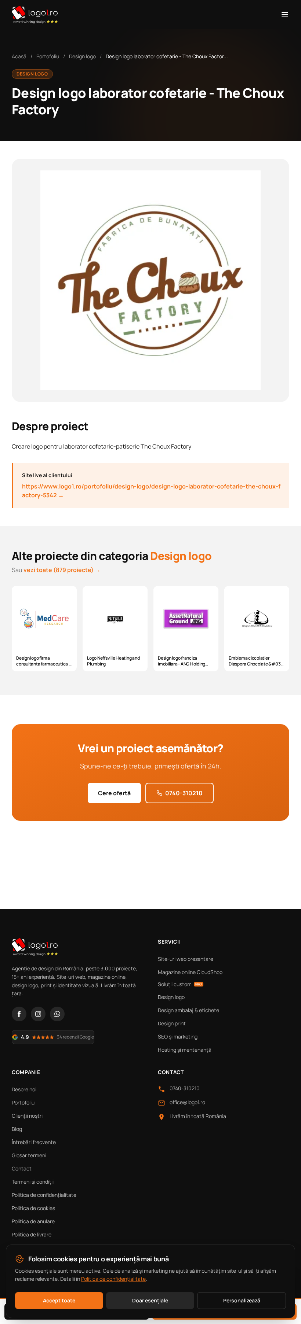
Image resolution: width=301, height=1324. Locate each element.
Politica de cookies (33, 1208)
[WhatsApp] (57, 1014)
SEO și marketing (177, 1036)
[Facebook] (19, 1014)
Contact (22, 1168)
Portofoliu (47, 56)
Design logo (82, 56)
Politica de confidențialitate (44, 1194)
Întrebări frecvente (34, 1142)
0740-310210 (184, 793)
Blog (17, 1128)
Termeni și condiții (33, 1181)
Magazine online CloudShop (190, 972)
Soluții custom (180, 984)
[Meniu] (285, 14)
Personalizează (241, 1300)
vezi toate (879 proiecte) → (62, 570)
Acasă (19, 56)
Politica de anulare (33, 1221)
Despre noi (24, 1089)
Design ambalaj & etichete (188, 1010)
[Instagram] (38, 1014)
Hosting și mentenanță (184, 1049)
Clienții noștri (27, 1115)
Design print (172, 1023)
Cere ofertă (114, 793)
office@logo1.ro (187, 1102)
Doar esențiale (150, 1300)
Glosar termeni (29, 1155)
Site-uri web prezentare (185, 958)
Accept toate (59, 1300)
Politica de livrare (31, 1234)
